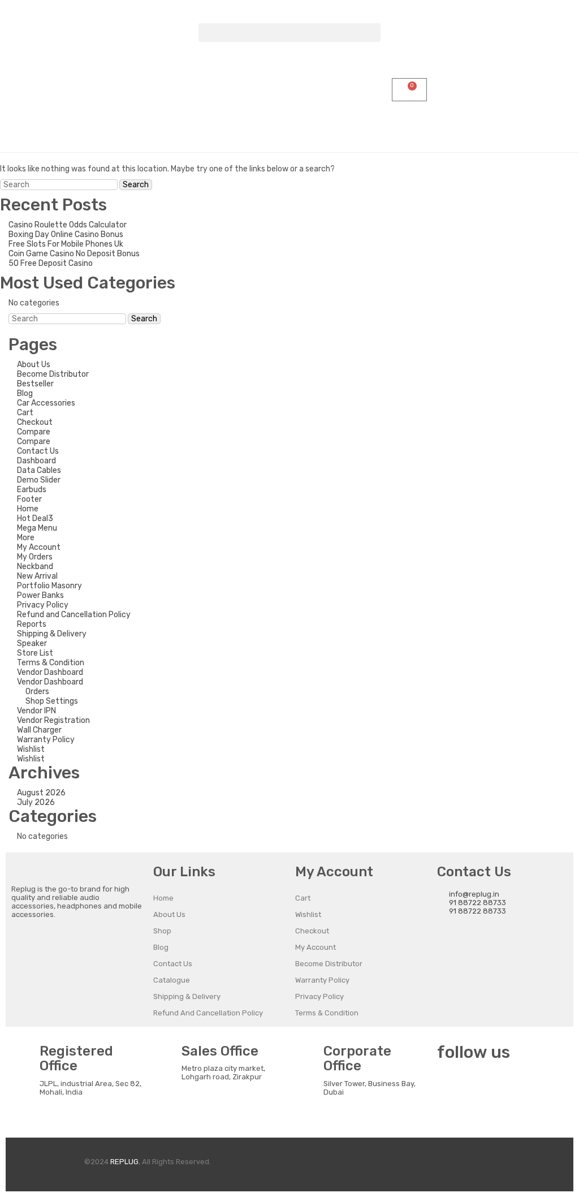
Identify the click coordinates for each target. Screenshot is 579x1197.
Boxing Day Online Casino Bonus (65, 234)
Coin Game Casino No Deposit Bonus (74, 254)
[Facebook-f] (451, 1086)
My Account (39, 547)
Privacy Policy (42, 605)
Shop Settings (51, 701)
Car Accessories (46, 403)
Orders (37, 691)
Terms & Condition (50, 663)
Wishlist (31, 749)
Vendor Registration (53, 720)
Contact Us (38, 451)
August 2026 (41, 793)
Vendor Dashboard (50, 672)
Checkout (35, 422)
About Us (33, 364)
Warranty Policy (46, 739)
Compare (33, 432)
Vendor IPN (36, 711)
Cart (25, 412)
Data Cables (39, 470)
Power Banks (40, 595)
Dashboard (36, 461)
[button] (289, 32)
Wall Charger (39, 730)
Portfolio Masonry (49, 586)
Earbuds (31, 489)
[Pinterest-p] (451, 1116)
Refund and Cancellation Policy (74, 614)
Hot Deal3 (35, 518)
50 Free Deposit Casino (50, 263)
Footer (29, 499)
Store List (35, 653)
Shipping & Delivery (52, 634)
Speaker (32, 643)
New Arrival (37, 576)
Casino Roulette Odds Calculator (67, 225)
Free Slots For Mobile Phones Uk (65, 244)
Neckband (35, 566)
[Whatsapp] (511, 1086)
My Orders (35, 557)
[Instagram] (481, 1086)
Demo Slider (39, 480)
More (25, 537)
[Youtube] (541, 1086)
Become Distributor (53, 374)
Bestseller (35, 384)
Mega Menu (37, 528)
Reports (31, 624)
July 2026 (36, 802)
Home (27, 509)
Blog (25, 393)
